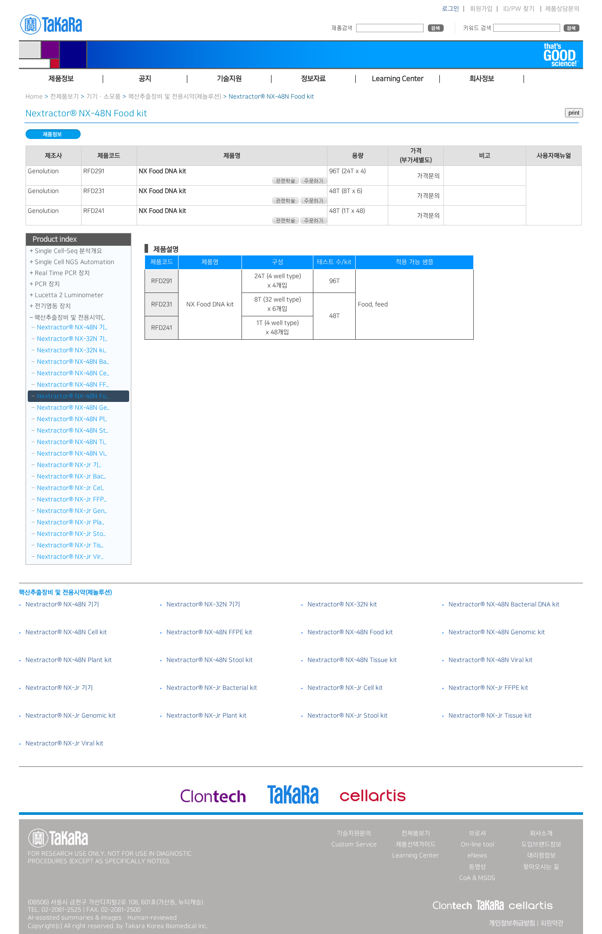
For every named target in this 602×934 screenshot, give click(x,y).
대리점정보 (541, 855)
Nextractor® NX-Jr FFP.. (72, 499)
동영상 (477, 866)
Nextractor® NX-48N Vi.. (72, 453)
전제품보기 (64, 96)
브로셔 (477, 833)
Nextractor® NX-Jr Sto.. (71, 533)
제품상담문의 (562, 8)
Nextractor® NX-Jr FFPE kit (488, 687)
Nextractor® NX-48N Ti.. (72, 442)
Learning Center (415, 855)
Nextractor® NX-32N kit (342, 604)
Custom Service (354, 844)
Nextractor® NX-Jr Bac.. (71, 476)
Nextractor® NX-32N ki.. (72, 350)
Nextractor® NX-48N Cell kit (66, 632)
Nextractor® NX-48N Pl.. (72, 419)
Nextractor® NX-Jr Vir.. (70, 556)
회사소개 (541, 833)
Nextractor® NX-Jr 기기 (59, 687)
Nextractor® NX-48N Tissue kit (352, 660)
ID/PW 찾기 (519, 8)
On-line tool (477, 844)
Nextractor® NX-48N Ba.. (73, 361)
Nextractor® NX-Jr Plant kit (207, 715)
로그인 (450, 8)
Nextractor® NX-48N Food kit (350, 632)
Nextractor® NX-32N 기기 (203, 604)
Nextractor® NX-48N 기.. (72, 327)
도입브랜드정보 (541, 844)
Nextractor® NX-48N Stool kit (210, 660)
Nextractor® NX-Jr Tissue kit (490, 715)
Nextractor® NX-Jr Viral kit (65, 743)
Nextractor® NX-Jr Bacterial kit (212, 687)
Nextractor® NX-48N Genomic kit (497, 632)
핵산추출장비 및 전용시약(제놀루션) (174, 96)
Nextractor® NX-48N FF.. (73, 384)
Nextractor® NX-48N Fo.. (73, 396)
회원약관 (551, 923)
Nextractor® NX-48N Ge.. (73, 407)
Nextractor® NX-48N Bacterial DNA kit (504, 604)
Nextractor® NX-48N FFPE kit (210, 632)
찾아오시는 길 (541, 866)
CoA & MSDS (477, 877)
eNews (477, 855)
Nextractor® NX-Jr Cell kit (345, 687)
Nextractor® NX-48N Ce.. (73, 373)
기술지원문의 (354, 833)
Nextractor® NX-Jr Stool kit (348, 715)
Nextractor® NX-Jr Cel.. (70, 487)
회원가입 (481, 8)
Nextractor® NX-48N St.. (72, 430)
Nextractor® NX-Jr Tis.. (70, 545)
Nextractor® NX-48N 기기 (62, 604)
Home (34, 96)
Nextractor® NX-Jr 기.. (69, 465)
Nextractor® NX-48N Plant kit (69, 660)
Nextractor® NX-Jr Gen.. (72, 510)
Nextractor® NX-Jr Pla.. (70, 522)
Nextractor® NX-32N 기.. (72, 338)
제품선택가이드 (416, 844)
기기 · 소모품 (103, 96)
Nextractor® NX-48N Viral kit (491, 660)
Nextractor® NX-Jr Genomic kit (71, 715)
